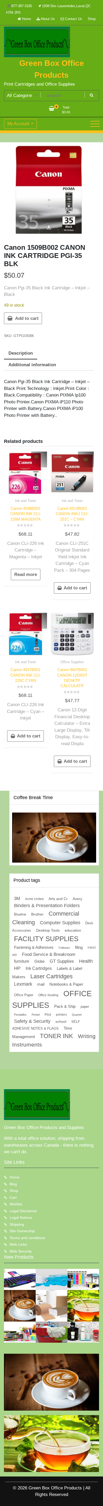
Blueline (20, 914)
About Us (47, 19)
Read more (25, 574)
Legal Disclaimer (23, 1211)
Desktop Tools (48, 930)
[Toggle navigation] (95, 124)
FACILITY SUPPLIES (46, 939)
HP (17, 968)
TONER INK (56, 1036)
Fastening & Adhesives (34, 947)
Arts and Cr (58, 899)
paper (85, 1007)
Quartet (77, 1014)
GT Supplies (62, 961)
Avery (77, 899)
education (73, 930)
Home (26, 19)
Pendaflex (20, 1014)
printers (61, 1014)
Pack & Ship (65, 1006)
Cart (13, 1197)
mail (40, 984)
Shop (92, 19)
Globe (39, 961)
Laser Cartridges (51, 976)
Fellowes (64, 947)
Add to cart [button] (75, 587)
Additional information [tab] (32, 364)
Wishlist (16, 1204)
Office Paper (23, 995)
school (60, 1021)
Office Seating (48, 995)
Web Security (21, 1251)
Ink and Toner (25, 501)
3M (17, 898)
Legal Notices (21, 1217)
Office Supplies (72, 662)
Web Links (18, 1244)
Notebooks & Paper (66, 984)
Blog (13, 1184)
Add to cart (27, 318)
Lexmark (23, 984)
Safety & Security (32, 1021)
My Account (18, 123)
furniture (21, 961)
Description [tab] (20, 353)
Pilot (48, 1014)
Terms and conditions (27, 1238)
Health (86, 961)
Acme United (34, 899)
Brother (37, 914)
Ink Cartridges (39, 968)
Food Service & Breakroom (48, 954)
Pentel (36, 1014)
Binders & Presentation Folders (47, 905)
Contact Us (73, 19)
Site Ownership (22, 1231)
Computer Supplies (60, 922)
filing (79, 947)
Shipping (17, 1224)
